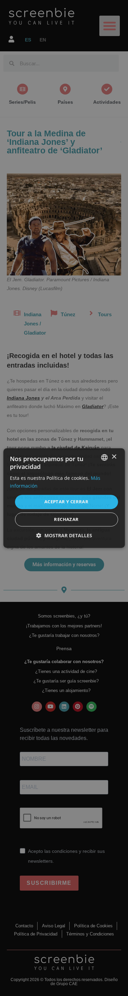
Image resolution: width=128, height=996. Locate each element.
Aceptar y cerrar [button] (66, 502)
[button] (64, 535)
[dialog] (64, 498)
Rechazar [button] (66, 519)
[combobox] (104, 457)
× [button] (113, 456)
